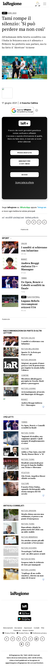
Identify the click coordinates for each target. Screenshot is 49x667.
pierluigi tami (18, 217)
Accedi (25, 175)
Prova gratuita (24, 153)
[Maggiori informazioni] (36, 111)
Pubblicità (17, 630)
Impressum (28, 628)
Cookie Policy (23, 633)
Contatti (36, 628)
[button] (7, 639)
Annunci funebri (28, 630)
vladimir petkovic (32, 217)
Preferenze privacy (39, 633)
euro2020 (8, 217)
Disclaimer (18, 628)
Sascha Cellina (30, 103)
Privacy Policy (9, 633)
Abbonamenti (8, 628)
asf (3, 217)
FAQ (42, 628)
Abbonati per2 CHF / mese (24, 162)
